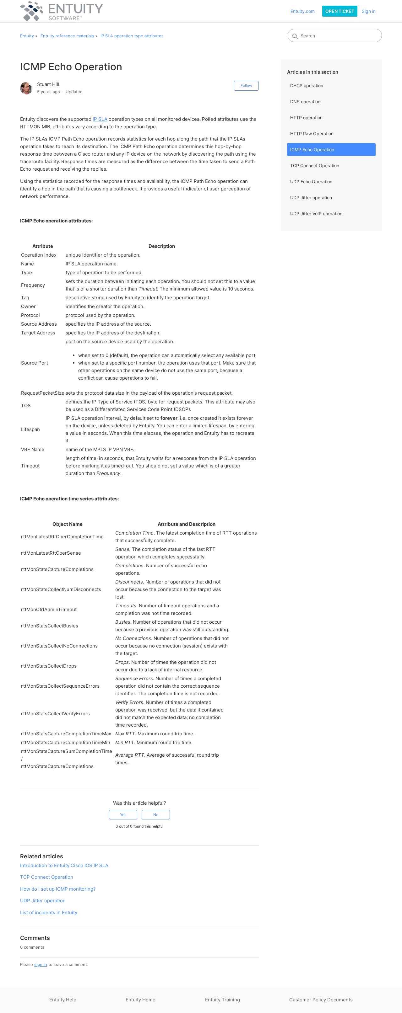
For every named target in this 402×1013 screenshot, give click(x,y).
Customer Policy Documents (321, 1000)
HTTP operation (306, 117)
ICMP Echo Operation (312, 149)
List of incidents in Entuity (48, 912)
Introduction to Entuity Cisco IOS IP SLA (64, 865)
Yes (123, 814)
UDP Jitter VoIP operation (316, 213)
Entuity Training (222, 1000)
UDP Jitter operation (311, 197)
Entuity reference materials (67, 35)
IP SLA (100, 119)
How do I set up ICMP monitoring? (58, 889)
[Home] (61, 11)
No (155, 814)
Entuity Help (62, 1000)
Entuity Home (140, 1000)
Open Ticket (339, 11)
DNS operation (305, 101)
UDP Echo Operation (311, 181)
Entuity (27, 35)
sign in (40, 964)
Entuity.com (303, 11)
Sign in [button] (369, 11)
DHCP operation (306, 85)
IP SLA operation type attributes (132, 35)
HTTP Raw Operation (312, 133)
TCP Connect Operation (314, 165)
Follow (246, 85)
